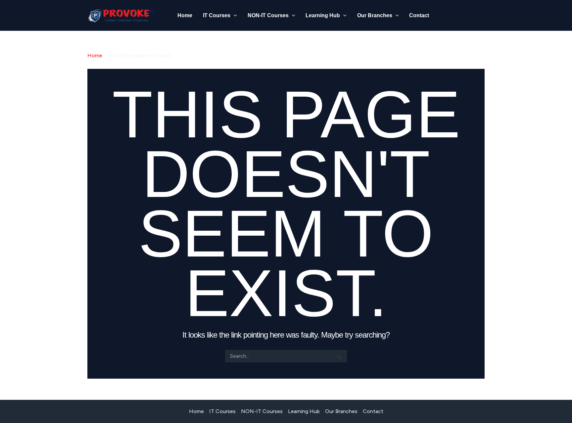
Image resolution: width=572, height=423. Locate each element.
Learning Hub (323, 15)
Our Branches (374, 15)
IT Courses (216, 15)
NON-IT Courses (268, 15)
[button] (233, 15)
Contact (419, 15)
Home (184, 15)
